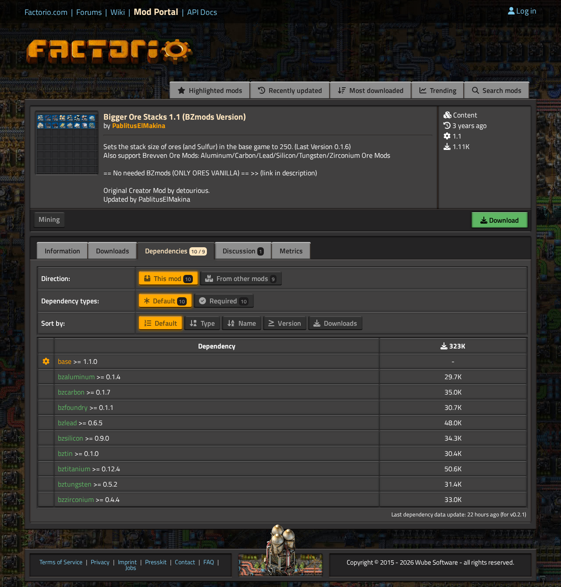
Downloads (112, 250)
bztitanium (75, 468)
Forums (89, 12)
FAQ (208, 562)
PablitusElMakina (138, 125)
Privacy (100, 562)
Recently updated (294, 90)
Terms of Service (60, 562)
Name (246, 323)
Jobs (130, 568)
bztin (66, 453)
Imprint (127, 562)
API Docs (202, 12)
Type (207, 323)
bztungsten (75, 484)
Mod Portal (156, 11)
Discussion (242, 250)
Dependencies (175, 250)
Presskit (156, 562)
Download (503, 220)
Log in (526, 11)
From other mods (245, 278)
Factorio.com (46, 12)
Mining (49, 219)
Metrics (291, 250)
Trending (442, 90)
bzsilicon (71, 438)
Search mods (501, 90)
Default (168, 300)
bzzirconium (77, 499)
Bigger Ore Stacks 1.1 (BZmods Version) (174, 116)
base (65, 361)
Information (62, 250)
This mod (171, 278)
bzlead (68, 422)
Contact (185, 562)
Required (227, 300)
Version (288, 323)
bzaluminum (77, 376)
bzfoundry (73, 407)
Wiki (117, 12)
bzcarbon (72, 392)
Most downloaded (376, 90)
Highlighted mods (214, 90)
